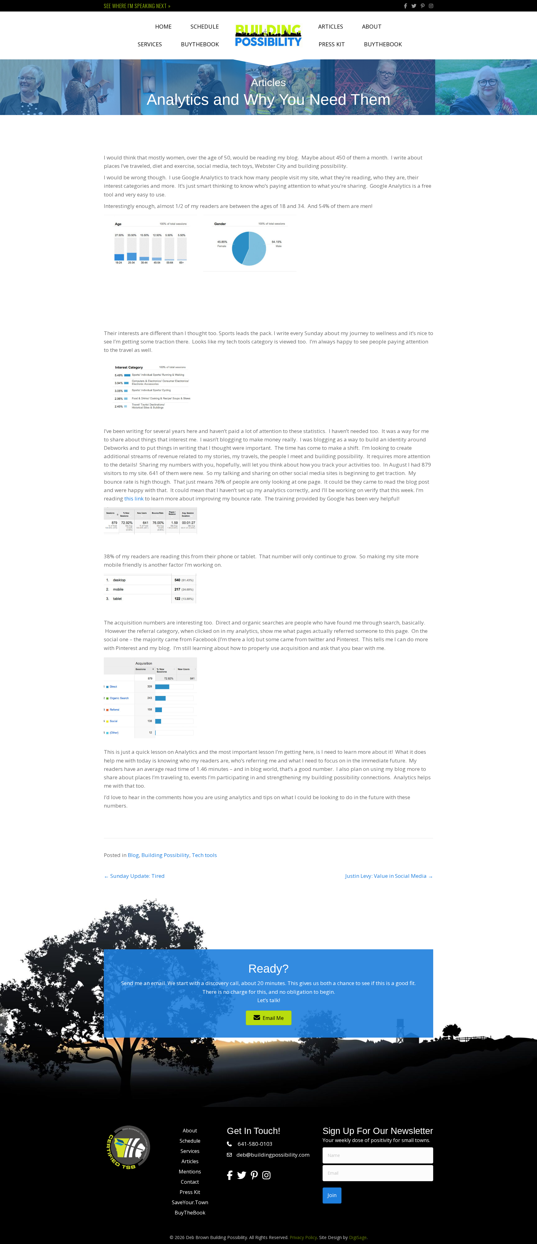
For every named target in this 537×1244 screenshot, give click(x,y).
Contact (190, 1181)
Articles (330, 26)
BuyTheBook (200, 44)
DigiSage (358, 1237)
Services (150, 44)
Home (163, 26)
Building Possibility (165, 855)
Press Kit (332, 44)
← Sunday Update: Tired (134, 875)
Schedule (204, 26)
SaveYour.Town (190, 1202)
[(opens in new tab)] (128, 1146)
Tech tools (204, 855)
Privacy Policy (303, 1237)
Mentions (190, 1171)
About (372, 26)
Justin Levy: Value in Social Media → (389, 875)
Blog (133, 855)
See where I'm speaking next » (137, 6)
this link (134, 498)
